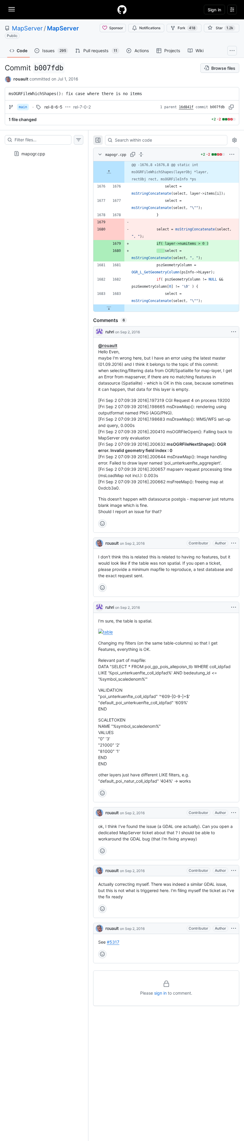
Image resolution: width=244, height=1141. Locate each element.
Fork (186, 28)
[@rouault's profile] (99, 543)
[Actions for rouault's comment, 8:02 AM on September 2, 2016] (233, 813)
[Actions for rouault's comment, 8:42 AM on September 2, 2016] (233, 928)
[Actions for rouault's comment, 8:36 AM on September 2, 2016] (233, 870)
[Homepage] (122, 9)
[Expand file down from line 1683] (108, 308)
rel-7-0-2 (82, 106)
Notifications (149, 28)
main (23, 107)
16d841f (186, 107)
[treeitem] (44, 152)
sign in (160, 993)
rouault (20, 78)
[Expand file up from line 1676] (108, 172)
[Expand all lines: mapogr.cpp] (141, 154)
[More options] (232, 154)
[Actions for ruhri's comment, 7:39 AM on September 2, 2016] (233, 607)
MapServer (27, 28)
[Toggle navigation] (11, 9)
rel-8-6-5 (53, 106)
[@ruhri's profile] (99, 331)
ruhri (109, 331)
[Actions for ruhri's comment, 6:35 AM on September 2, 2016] (233, 332)
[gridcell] (166, 172)
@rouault (107, 345)
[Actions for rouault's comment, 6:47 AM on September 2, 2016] (233, 543)
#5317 (113, 942)
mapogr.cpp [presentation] (33, 153)
